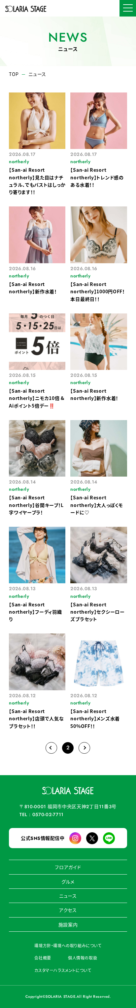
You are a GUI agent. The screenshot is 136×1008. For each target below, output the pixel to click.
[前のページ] (51, 748)
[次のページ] (84, 748)
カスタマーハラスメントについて (62, 970)
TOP (13, 74)
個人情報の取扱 (82, 957)
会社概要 (42, 957)
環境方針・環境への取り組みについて (67, 945)
